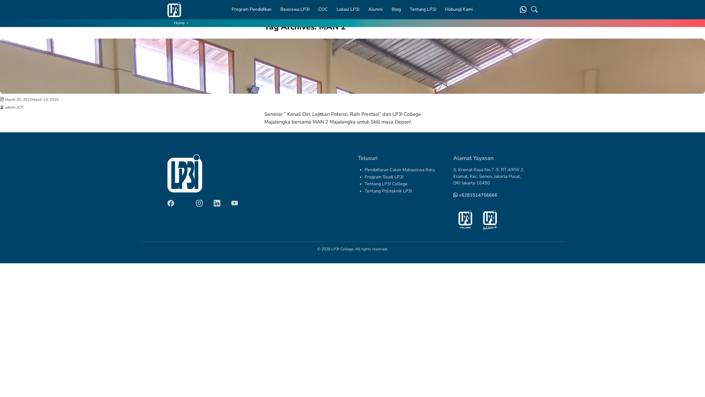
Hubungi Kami (459, 9)
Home (179, 23)
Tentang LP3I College (386, 184)
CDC (323, 9)
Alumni (375, 9)
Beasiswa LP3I (295, 9)
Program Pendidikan (252, 9)
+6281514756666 (477, 195)
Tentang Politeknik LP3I (388, 191)
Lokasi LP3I (348, 9)
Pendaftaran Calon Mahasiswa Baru (400, 170)
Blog (396, 9)
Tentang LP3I (423, 9)
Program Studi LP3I (384, 177)
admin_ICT (14, 107)
